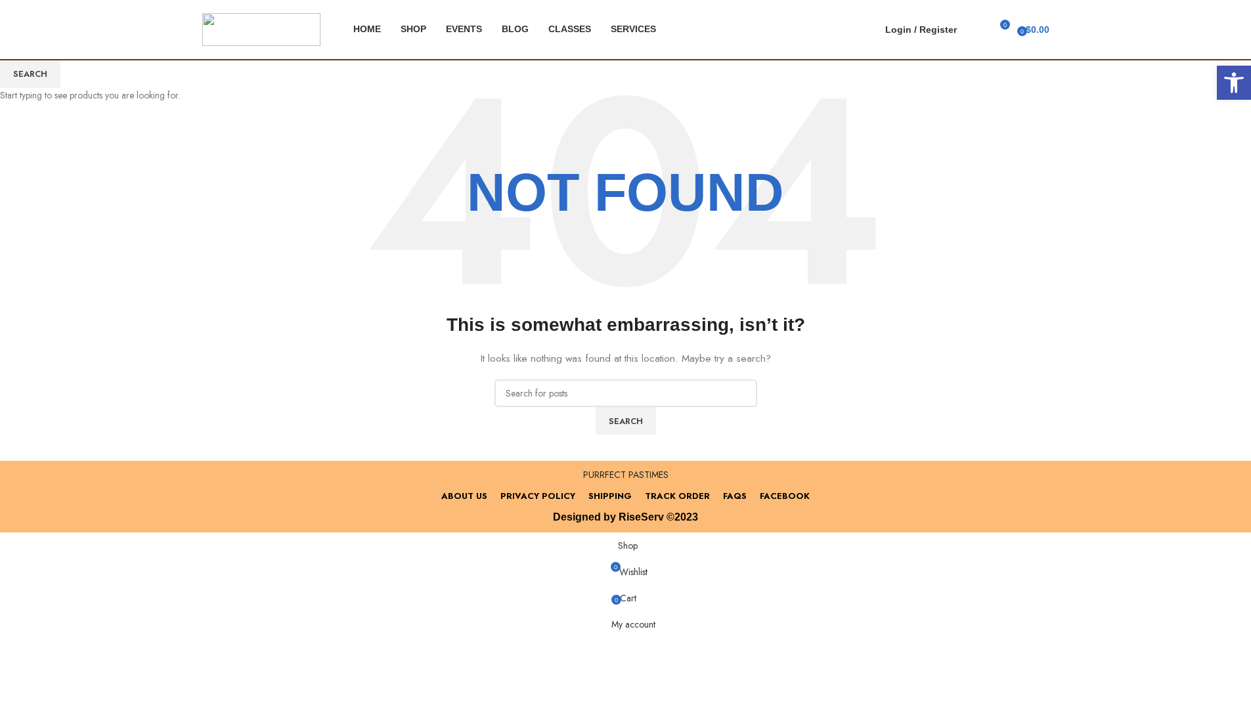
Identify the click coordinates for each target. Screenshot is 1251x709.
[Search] (975, 29)
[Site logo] (261, 28)
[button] (1234, 83)
